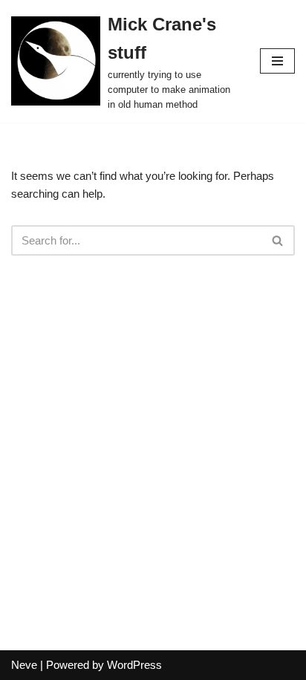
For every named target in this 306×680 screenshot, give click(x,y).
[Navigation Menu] (277, 61)
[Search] (278, 240)
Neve (24, 664)
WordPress (134, 664)
